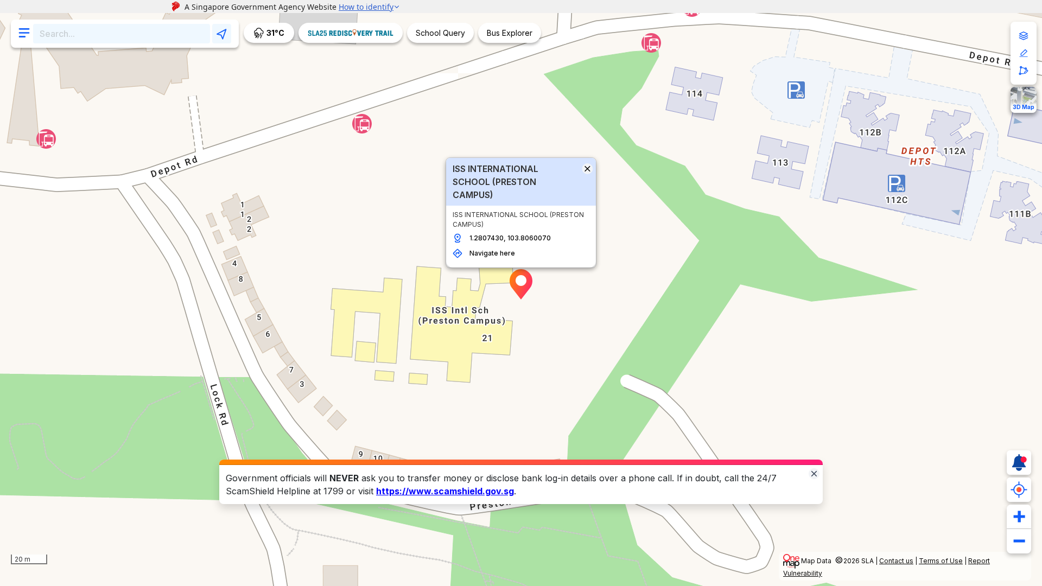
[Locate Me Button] (1019, 489)
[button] (521, 284)
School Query (440, 32)
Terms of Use (941, 561)
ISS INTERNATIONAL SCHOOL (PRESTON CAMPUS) (495, 181)
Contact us (896, 561)
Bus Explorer (509, 32)
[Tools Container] (1024, 53)
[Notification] (1019, 462)
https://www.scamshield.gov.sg (445, 491)
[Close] (814, 473)
